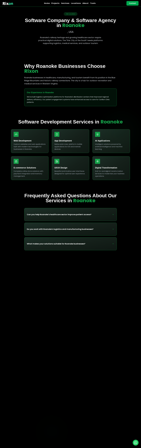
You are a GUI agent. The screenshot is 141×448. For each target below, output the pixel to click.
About (85, 3)
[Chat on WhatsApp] (136, 443)
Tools (93, 3)
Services (65, 3)
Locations (76, 3)
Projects (55, 3)
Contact (132, 3)
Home (47, 3)
